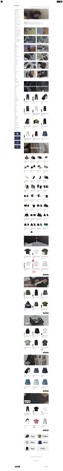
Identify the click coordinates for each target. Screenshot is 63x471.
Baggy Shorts (15, 45)
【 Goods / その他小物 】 (17, 24)
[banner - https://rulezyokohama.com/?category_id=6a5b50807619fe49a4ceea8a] (43, 48)
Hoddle (15, 76)
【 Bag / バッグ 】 (16, 19)
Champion (15, 55)
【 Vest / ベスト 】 (16, 25)
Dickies (15, 65)
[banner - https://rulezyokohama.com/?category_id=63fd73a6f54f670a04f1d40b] (45, 313)
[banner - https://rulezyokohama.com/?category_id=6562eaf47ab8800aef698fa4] (43, 39)
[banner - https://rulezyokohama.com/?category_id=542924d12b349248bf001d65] (43, 56)
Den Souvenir (15, 64)
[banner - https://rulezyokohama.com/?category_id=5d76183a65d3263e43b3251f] (45, 274)
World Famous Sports (16, 127)
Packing (15, 95)
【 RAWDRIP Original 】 (17, 9)
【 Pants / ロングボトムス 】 (17, 29)
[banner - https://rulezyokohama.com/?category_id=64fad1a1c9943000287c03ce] (30, 39)
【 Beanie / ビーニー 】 (17, 14)
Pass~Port (15, 96)
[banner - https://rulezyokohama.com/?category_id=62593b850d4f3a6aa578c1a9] (43, 65)
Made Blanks (15, 86)
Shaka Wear (15, 111)
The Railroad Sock (16, 117)
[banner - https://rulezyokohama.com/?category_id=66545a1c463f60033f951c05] (30, 65)
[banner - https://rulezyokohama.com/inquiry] (17, 147)
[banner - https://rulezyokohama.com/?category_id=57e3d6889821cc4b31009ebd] (30, 48)
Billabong (15, 50)
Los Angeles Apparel (16, 85)
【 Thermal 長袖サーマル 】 (17, 34)
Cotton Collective (16, 60)
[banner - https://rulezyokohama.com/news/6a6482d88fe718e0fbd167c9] (17, 138)
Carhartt (15, 54)
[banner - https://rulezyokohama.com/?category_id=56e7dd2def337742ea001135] (45, 430)
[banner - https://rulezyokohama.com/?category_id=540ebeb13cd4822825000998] (30, 448)
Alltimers (15, 44)
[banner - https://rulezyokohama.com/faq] (17, 142)
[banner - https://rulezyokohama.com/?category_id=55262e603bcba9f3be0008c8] (43, 442)
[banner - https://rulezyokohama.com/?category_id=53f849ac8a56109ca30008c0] (43, 436)
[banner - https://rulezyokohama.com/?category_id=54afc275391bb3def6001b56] (30, 74)
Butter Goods (16, 49)
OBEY (15, 91)
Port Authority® (16, 100)
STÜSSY (15, 112)
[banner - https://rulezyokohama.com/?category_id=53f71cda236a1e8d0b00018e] (43, 31)
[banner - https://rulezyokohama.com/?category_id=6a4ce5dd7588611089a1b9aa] (30, 56)
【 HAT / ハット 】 (16, 13)
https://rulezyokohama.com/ (47, 466)
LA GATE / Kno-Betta (16, 81)
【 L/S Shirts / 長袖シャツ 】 (17, 40)
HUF (14, 75)
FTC (14, 70)
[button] (58, 2)
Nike (14, 90)
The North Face (16, 116)
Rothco (15, 110)
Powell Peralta (16, 101)
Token (15, 121)
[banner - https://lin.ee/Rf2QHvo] (17, 134)
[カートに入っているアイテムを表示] (61, 2)
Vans (14, 126)
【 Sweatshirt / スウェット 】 (17, 35)
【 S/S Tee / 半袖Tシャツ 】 (17, 30)
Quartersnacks (16, 105)
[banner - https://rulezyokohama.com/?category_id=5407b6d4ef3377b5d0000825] (30, 31)
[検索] (2, 2)
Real (14, 106)
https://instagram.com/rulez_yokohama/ (45, 466)
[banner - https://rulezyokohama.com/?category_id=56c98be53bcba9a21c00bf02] (43, 448)
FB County (15, 69)
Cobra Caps (15, 59)
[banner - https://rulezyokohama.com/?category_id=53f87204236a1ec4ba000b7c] (30, 436)
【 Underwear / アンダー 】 (17, 23)
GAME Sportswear (16, 71)
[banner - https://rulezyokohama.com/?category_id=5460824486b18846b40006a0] (30, 442)
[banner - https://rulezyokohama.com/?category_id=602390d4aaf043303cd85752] (45, 352)
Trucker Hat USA (16, 122)
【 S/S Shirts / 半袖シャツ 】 (17, 39)
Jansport (15, 80)
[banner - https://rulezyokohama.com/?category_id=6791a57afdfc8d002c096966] (43, 74)
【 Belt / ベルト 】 (16, 18)
